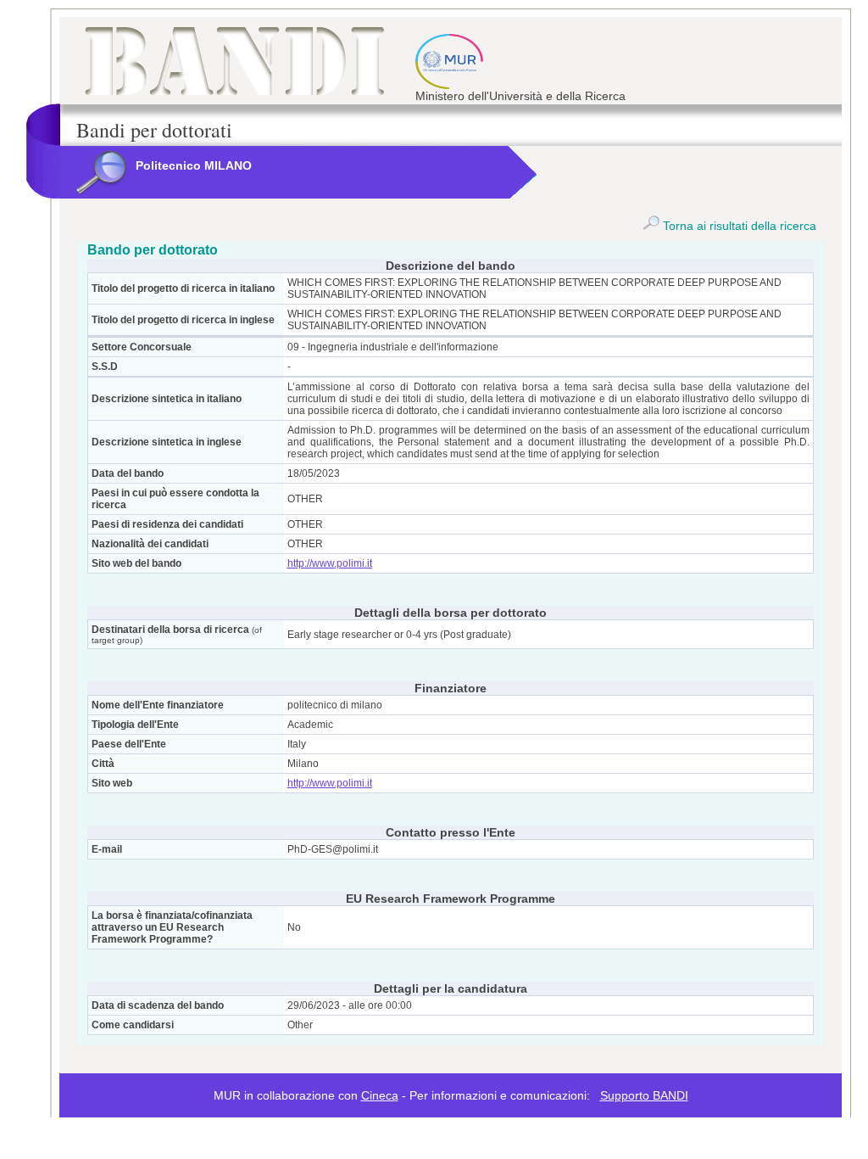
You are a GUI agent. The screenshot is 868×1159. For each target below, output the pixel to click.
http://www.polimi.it (329, 563)
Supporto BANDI (644, 1095)
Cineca (379, 1095)
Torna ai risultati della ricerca (737, 225)
